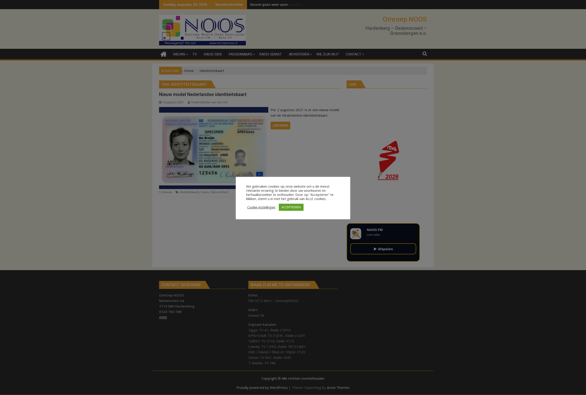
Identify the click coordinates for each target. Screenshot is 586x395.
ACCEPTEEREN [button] (291, 207)
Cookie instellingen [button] (261, 207)
